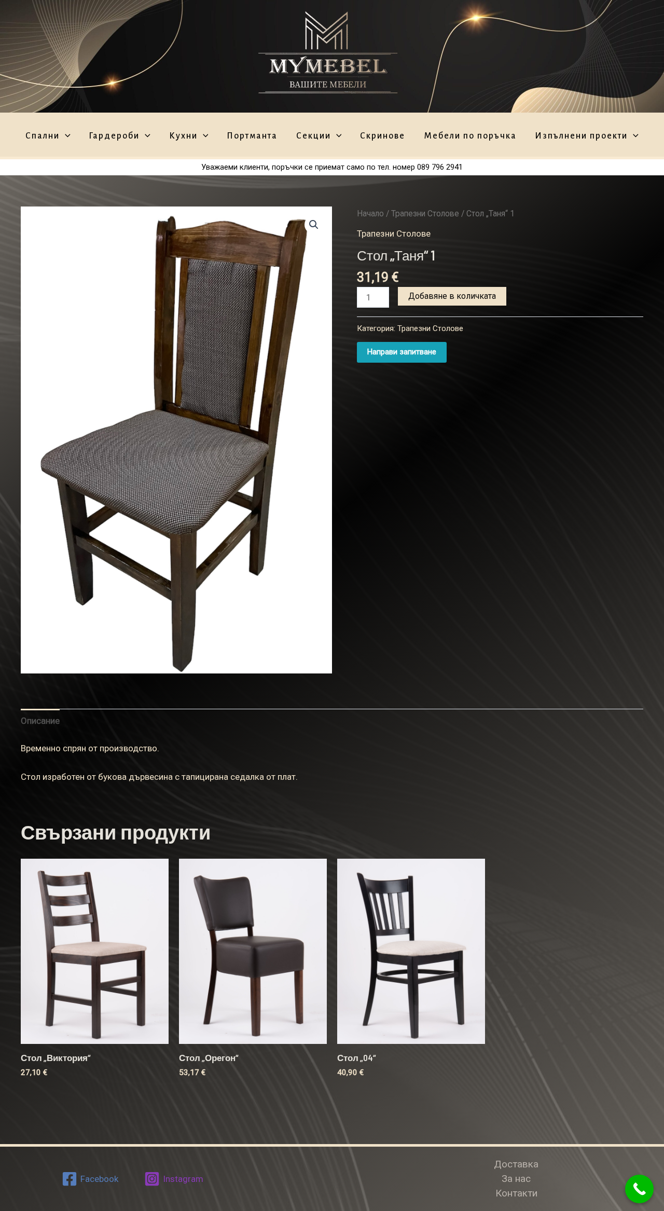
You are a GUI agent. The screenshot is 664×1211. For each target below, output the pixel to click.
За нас (516, 1179)
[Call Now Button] (639, 1189)
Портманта (252, 136)
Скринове (382, 136)
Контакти (516, 1193)
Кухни (183, 136)
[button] (314, 224)
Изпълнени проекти (581, 136)
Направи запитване (401, 351)
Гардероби (114, 136)
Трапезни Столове (425, 213)
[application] (65, 136)
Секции (313, 136)
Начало (370, 213)
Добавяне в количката (452, 296)
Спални (42, 136)
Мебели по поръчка (470, 136)
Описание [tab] (40, 720)
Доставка (516, 1164)
